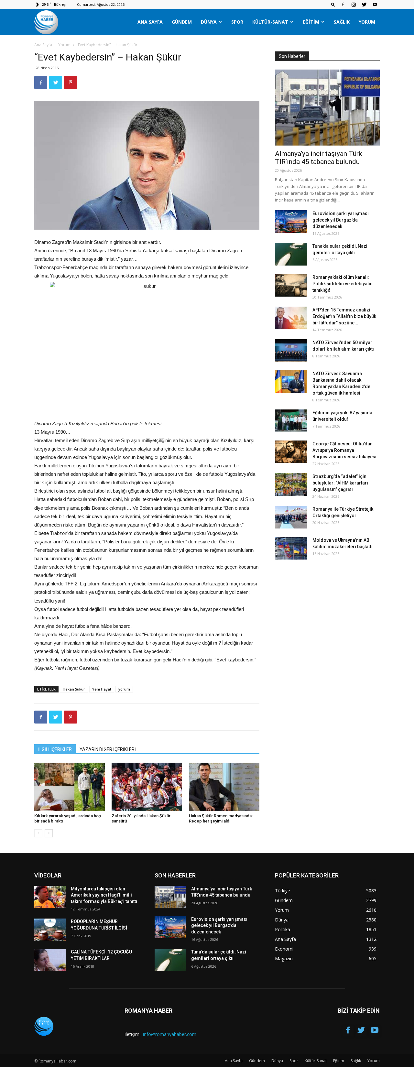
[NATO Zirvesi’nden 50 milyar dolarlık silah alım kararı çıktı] (291, 350)
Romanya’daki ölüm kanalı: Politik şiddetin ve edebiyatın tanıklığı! (342, 284)
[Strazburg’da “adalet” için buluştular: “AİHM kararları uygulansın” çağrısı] (291, 484)
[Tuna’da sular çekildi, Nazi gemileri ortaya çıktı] (291, 254)
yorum (124, 689)
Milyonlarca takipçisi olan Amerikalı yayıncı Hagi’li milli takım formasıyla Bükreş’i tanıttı (104, 895)
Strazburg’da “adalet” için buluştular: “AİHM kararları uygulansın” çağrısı (340, 483)
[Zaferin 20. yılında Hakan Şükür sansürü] (147, 787)
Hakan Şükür (74, 689)
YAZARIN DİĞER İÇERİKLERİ (108, 749)
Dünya (209, 22)
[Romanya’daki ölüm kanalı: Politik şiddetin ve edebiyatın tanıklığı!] (291, 285)
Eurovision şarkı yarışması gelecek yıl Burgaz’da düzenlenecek (340, 220)
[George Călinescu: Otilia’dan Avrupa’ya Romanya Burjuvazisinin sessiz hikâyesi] (291, 452)
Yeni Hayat (101, 689)
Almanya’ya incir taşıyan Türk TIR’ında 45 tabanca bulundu (318, 158)
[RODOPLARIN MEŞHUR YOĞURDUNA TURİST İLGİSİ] (50, 930)
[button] (333, 4)
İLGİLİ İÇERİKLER (55, 749)
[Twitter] (364, 4)
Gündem (182, 22)
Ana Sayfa (150, 22)
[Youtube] (375, 4)
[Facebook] (343, 4)
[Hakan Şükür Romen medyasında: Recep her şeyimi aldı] (224, 787)
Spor (237, 22)
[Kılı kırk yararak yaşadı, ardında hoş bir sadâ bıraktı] (69, 787)
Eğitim (311, 22)
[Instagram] (353, 4)
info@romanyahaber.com (169, 1034)
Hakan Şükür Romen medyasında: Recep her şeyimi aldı (221, 818)
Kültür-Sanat (270, 22)
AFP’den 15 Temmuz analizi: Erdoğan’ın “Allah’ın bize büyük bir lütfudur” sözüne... (344, 316)
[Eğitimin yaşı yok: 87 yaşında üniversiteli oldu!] (291, 420)
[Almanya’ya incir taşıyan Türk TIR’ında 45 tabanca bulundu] (327, 108)
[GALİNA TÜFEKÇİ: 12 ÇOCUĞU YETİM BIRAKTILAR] (50, 960)
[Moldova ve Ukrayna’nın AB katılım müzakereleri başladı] (291, 548)
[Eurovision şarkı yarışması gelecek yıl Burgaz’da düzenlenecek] (291, 221)
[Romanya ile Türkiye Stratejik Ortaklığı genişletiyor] (291, 517)
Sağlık (342, 22)
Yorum (367, 22)
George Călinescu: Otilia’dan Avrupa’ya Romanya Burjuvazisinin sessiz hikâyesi (344, 450)
